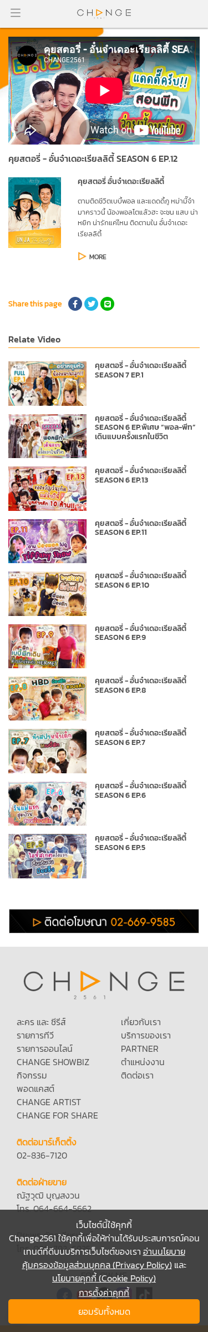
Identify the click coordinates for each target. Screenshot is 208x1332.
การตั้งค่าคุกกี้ (104, 1292)
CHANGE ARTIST (49, 1102)
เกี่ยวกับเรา (141, 1021)
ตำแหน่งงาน (143, 1061)
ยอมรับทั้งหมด (104, 1311)
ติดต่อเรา (137, 1075)
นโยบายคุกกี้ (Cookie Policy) (104, 1278)
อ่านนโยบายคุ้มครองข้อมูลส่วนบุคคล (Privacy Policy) (103, 1258)
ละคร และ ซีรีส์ (41, 1021)
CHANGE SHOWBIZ (53, 1061)
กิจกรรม (32, 1075)
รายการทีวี (35, 1035)
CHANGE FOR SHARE (57, 1115)
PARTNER (140, 1048)
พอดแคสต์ (35, 1088)
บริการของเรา (146, 1035)
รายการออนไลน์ (45, 1048)
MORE (97, 257)
